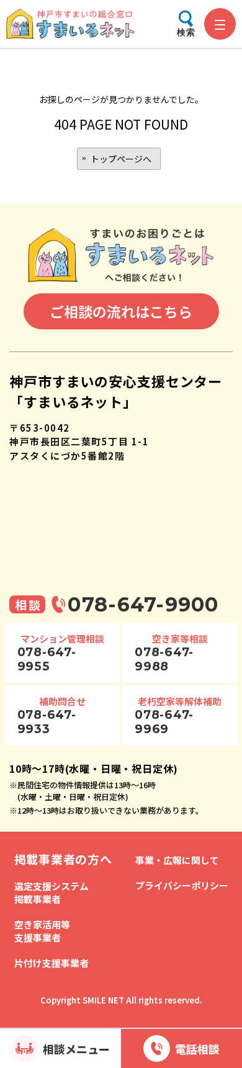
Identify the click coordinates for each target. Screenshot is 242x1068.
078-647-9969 (164, 722)
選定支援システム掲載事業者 (51, 892)
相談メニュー (76, 1049)
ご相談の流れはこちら (121, 311)
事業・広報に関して (177, 859)
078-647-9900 (143, 604)
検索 (186, 32)
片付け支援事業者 (51, 962)
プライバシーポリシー (181, 885)
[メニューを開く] (220, 24)
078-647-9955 (46, 659)
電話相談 (197, 1049)
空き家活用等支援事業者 (42, 931)
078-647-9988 (164, 659)
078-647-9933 (46, 722)
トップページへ (121, 159)
